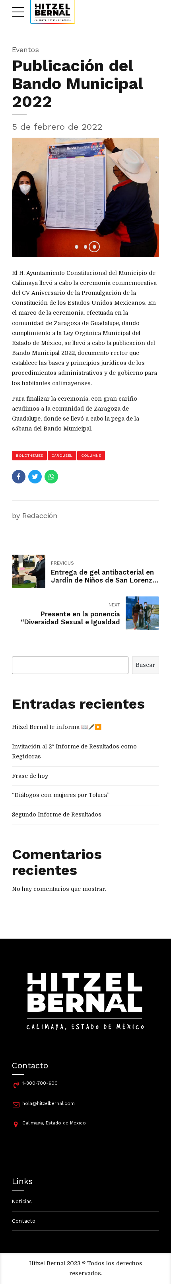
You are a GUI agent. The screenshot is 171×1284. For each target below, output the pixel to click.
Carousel (61, 455)
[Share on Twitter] (35, 476)
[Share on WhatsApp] (51, 476)
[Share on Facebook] (18, 476)
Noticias (22, 1201)
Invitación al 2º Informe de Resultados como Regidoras (74, 751)
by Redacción (35, 515)
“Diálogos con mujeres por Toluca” (60, 795)
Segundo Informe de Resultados (56, 814)
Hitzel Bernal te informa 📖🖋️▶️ (56, 727)
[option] (85, 197)
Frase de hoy (30, 776)
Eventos (25, 49)
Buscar (145, 665)
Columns (91, 455)
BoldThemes (29, 455)
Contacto (23, 1221)
